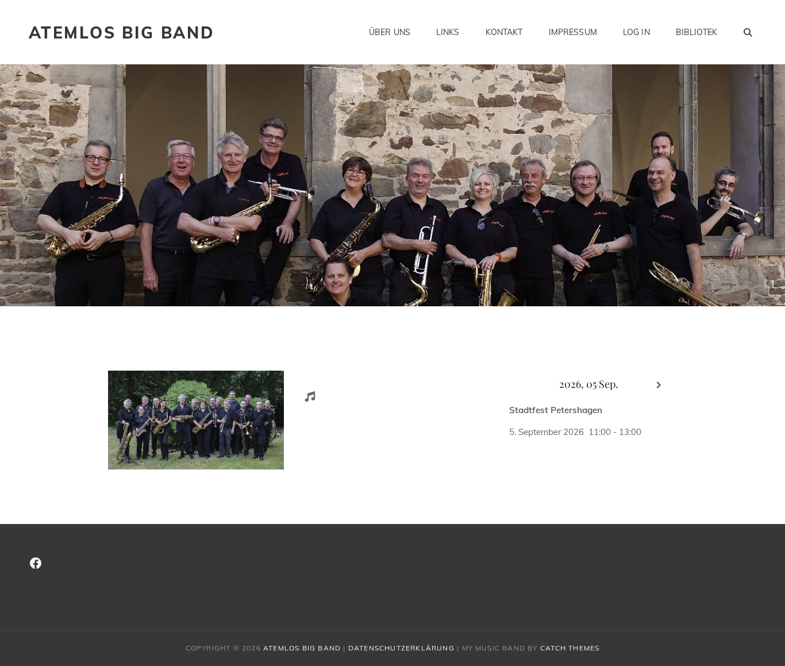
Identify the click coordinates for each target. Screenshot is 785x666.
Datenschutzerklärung (401, 648)
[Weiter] (659, 385)
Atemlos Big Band (122, 32)
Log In (636, 32)
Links (448, 32)
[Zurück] (518, 385)
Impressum (573, 32)
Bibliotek (696, 32)
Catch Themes (569, 648)
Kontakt (504, 32)
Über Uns (389, 32)
